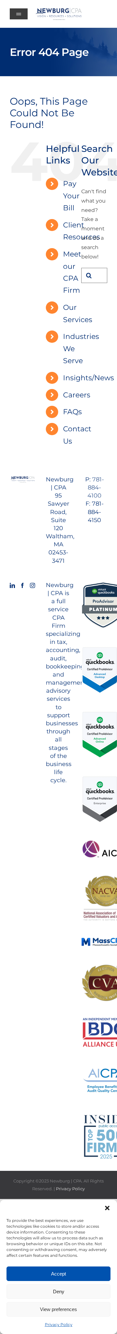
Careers (76, 395)
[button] (107, 1208)
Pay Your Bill (71, 195)
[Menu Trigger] (19, 13)
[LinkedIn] (12, 585)
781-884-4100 (95, 487)
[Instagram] (32, 585)
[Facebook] (22, 585)
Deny (58, 1291)
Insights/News (88, 377)
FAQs (72, 411)
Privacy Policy (58, 1324)
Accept (58, 1273)
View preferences (58, 1309)
